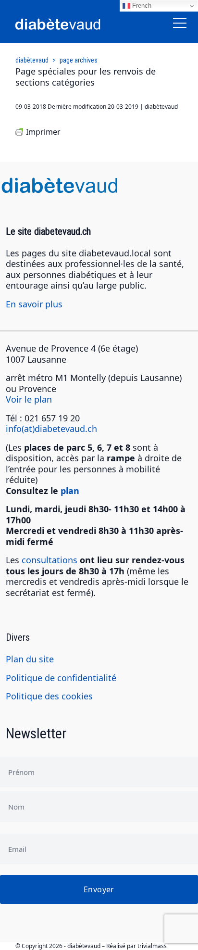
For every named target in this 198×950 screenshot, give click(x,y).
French (140, 5)
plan (70, 490)
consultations (49, 560)
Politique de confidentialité (61, 678)
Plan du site (30, 659)
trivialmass (152, 946)
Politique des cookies (49, 696)
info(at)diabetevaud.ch (51, 428)
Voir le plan (29, 399)
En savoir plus (34, 304)
